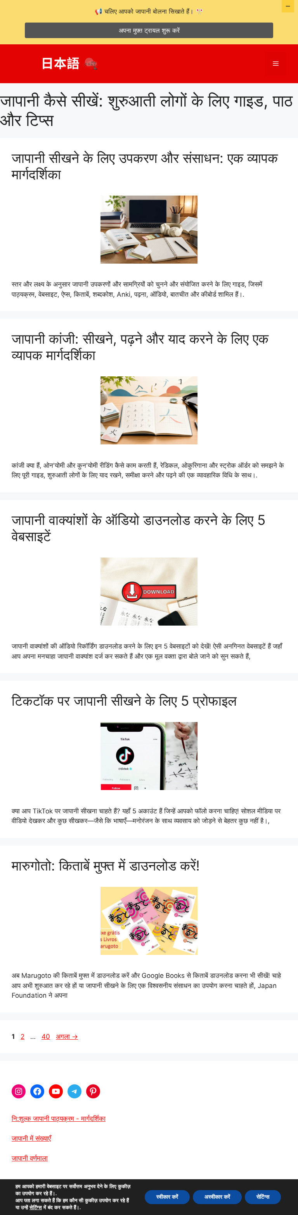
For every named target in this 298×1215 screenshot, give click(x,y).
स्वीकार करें (167, 1197)
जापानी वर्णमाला (30, 1158)
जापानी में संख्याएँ (31, 1138)
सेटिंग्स (35, 1207)
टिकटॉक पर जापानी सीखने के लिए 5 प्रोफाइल (124, 700)
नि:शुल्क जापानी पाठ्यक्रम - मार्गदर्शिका (59, 1118)
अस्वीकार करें (217, 1197)
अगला (67, 1036)
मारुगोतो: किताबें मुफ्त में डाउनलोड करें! (106, 865)
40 (45, 1036)
